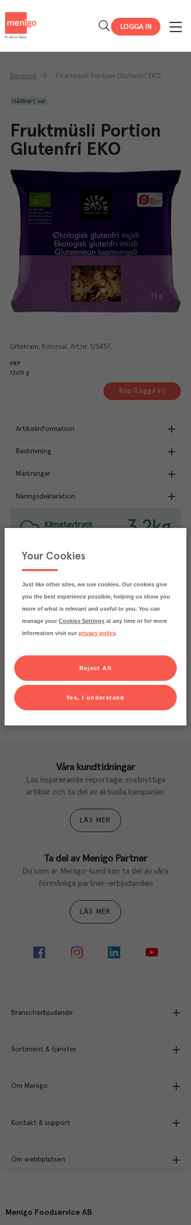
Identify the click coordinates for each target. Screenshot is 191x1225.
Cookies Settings (81, 621)
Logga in (136, 26)
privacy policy (96, 633)
